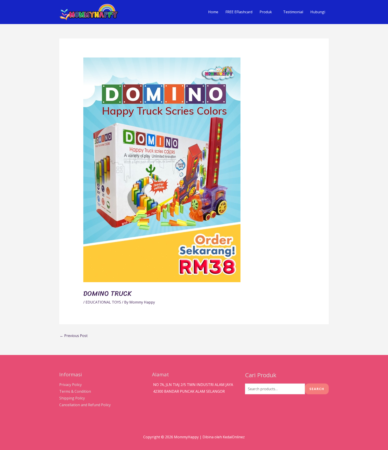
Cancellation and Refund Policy (85, 404)
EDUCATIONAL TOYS (103, 302)
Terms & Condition (75, 391)
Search (316, 389)
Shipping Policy (72, 398)
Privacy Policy (70, 384)
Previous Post (74, 335)
